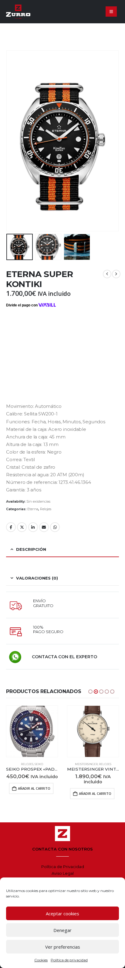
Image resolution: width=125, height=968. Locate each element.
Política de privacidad (69, 960)
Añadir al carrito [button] (34, 788)
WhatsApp (55, 527)
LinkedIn (33, 527)
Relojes (45, 509)
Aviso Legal (63, 873)
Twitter (22, 527)
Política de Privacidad (62, 866)
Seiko (39, 764)
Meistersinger (86, 764)
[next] (116, 274)
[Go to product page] (32, 731)
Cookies (41, 960)
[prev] (107, 274)
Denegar (62, 930)
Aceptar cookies (62, 913)
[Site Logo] (18, 12)
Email (44, 527)
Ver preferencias (62, 947)
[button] (111, 11)
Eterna (32, 509)
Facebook (11, 527)
